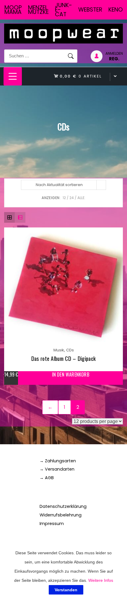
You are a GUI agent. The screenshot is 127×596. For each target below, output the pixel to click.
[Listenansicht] (20, 217)
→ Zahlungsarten (58, 461)
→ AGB (47, 478)
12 (64, 197)
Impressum (52, 523)
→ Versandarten (57, 469)
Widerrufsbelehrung (61, 515)
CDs (70, 350)
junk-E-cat (63, 9)
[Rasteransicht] (9, 217)
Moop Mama (13, 10)
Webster (90, 10)
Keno (115, 10)
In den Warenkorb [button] (70, 374)
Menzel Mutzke (38, 10)
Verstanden (66, 589)
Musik (58, 350)
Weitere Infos (100, 580)
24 (71, 197)
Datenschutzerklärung (63, 506)
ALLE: (81, 197)
